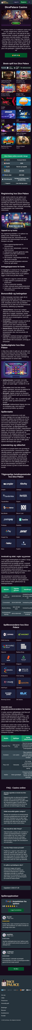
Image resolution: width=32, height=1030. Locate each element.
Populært (3, 67)
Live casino (11, 67)
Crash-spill (17, 67)
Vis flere (16, 969)
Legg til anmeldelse (16, 910)
